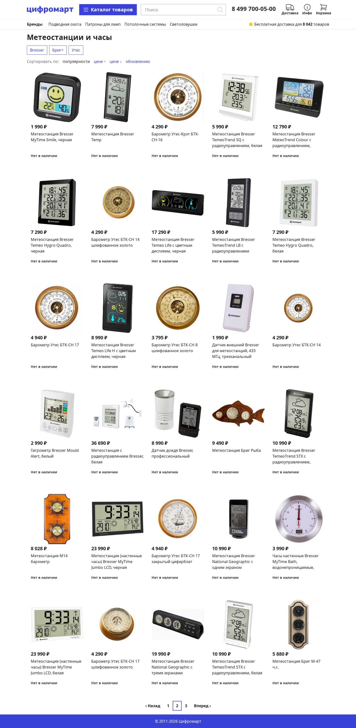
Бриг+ (57, 50)
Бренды (35, 24)
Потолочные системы (145, 24)
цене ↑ (100, 61)
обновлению (138, 61)
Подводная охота (64, 24)
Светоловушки (183, 24)
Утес (76, 50)
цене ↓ (116, 61)
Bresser (37, 50)
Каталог (112, 9)
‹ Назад (152, 705)
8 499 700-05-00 (254, 9)
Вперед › (202, 705)
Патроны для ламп (103, 24)
